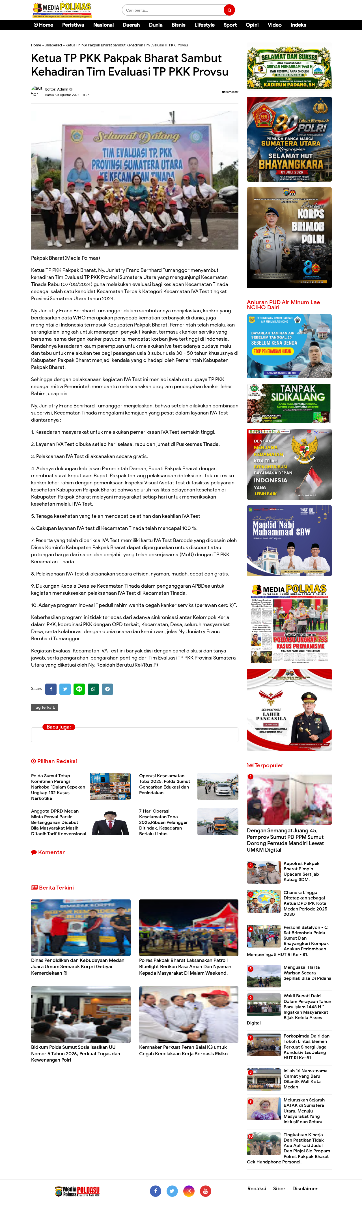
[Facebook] (51, 689)
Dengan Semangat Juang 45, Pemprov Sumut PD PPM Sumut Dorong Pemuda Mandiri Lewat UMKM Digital (285, 840)
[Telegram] (107, 689)
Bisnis (179, 25)
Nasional (103, 25)
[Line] (79, 689)
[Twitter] (65, 689)
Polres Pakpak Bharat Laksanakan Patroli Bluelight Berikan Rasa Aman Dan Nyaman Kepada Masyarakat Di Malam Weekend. (185, 966)
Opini (252, 25)
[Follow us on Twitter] (172, 1191)
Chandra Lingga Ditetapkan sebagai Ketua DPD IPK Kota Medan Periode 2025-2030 (306, 903)
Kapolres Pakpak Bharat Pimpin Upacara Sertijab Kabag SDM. (302, 872)
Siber (279, 1188)
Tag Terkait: (44, 707)
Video (275, 25)
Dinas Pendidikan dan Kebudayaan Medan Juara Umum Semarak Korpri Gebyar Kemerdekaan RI (77, 966)
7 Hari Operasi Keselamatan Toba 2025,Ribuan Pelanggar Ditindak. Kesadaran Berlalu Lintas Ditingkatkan (163, 825)
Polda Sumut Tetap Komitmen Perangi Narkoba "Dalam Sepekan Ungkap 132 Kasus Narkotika (58, 787)
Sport (230, 25)
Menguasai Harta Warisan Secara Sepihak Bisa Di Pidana (307, 973)
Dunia (156, 25)
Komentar (231, 92)
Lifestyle (205, 25)
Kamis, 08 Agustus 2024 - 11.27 (67, 95)
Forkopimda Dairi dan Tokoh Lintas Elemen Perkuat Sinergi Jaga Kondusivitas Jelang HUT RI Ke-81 (306, 1047)
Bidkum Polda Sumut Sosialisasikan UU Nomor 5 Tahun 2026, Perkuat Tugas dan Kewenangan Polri (75, 1053)
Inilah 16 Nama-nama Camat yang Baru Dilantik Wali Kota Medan (305, 1079)
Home (45, 25)
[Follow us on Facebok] (155, 1191)
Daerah (131, 25)
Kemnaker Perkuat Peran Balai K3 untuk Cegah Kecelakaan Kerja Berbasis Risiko (183, 1050)
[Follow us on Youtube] (205, 1191)
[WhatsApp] (93, 689)
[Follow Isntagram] (189, 1191)
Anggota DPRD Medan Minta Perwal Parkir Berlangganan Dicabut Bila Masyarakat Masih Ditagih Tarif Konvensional (58, 822)
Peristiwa (73, 25)
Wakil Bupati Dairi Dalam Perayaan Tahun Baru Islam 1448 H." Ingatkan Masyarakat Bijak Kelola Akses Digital (289, 1009)
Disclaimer (305, 1188)
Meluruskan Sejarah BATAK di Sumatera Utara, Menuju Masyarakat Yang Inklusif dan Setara (304, 1111)
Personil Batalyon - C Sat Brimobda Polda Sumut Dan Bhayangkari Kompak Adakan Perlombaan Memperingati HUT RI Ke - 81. (288, 941)
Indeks (298, 25)
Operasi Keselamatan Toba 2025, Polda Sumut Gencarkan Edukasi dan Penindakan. (164, 784)
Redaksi (256, 1188)
